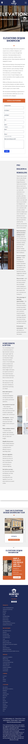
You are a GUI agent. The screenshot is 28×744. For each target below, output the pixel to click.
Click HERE (17, 577)
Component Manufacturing (8, 662)
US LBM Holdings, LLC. (9, 718)
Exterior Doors (6, 619)
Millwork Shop (5, 658)
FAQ (3, 677)
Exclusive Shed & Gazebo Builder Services (11, 651)
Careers (4, 679)
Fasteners (5, 632)
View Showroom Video (14, 539)
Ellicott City (5, 695)
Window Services (6, 665)
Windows (4, 611)
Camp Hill (4, 692)
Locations (5, 676)
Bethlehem (5, 690)
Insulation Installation (7, 667)
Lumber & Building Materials (8, 607)
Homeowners (5, 670)
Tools (4, 639)
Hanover (4, 700)
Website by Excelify (14, 739)
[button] (26, 3)
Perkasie (4, 704)
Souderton (5, 707)
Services (4, 646)
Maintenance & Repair (7, 649)
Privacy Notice (14, 720)
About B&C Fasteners (7, 630)
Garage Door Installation (7, 657)
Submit (6, 151)
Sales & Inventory (6, 647)
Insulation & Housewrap (7, 624)
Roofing (4, 612)
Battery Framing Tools (7, 642)
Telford (4, 709)
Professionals (5, 669)
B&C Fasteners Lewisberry (8, 688)
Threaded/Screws (6, 637)
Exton (4, 699)
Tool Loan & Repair (6, 660)
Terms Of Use (18, 718)
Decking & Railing (6, 616)
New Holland (5, 702)
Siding (4, 614)
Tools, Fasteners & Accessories (9, 623)
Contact (4, 681)
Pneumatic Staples (6, 635)
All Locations (5, 687)
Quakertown (5, 705)
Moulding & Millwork (6, 621)
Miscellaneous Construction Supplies (10, 644)
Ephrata (4, 697)
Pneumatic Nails (6, 634)
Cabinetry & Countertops (7, 609)
